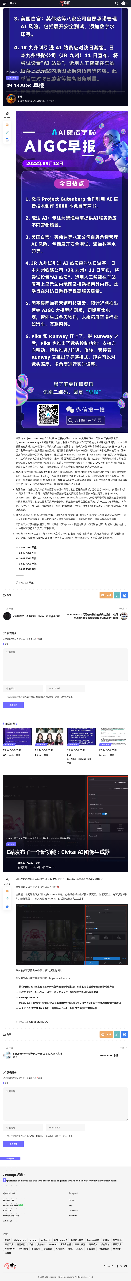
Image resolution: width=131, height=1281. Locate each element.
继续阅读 (10, 1158)
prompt (33, 1240)
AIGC (73, 759)
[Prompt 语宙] (66, 3)
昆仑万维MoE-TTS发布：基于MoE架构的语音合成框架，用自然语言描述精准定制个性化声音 (66, 986)
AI (68, 759)
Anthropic (10, 1248)
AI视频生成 (104, 1248)
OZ (4, 755)
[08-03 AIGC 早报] (17, 736)
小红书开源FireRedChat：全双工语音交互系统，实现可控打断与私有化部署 (58, 992)
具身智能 (41, 1244)
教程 (70, 1248)
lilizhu (38, 755)
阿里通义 (93, 1244)
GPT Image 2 (60, 1240)
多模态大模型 (77, 1240)
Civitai (30, 863)
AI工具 (79, 1248)
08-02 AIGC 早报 (28, 569)
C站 (38, 863)
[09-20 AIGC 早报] (113, 736)
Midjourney (20, 1240)
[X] (121, 1266)
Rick (69, 755)
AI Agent (45, 1240)
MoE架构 (23, 1248)
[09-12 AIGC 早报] (49, 736)
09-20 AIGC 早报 (108, 749)
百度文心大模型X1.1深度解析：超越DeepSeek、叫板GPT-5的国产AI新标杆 (58, 1008)
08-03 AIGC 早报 (12, 749)
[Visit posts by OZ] (11, 865)
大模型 (8, 1253)
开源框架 (48, 1248)
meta (11, 755)
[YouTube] (125, 1266)
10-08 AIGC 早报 (76, 749)
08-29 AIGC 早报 (28, 563)
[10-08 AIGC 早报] (81, 736)
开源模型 (21, 1244)
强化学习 (105, 1244)
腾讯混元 (117, 1244)
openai (53, 1244)
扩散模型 (91, 1248)
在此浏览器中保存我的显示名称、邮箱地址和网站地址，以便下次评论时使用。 (40, 696)
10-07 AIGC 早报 (28, 558)
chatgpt (81, 759)
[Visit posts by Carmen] (11, 99)
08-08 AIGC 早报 (28, 547)
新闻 (89, 759)
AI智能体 (60, 1248)
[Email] (7, 124)
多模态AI (36, 1248)
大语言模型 (65, 1244)
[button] (6, 3)
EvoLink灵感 (93, 1240)
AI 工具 (11, 844)
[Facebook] (117, 1266)
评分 (7, 644)
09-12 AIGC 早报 (44, 749)
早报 (19, 96)
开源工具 (9, 1244)
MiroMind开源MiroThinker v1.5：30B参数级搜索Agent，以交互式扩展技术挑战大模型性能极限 (70, 1002)
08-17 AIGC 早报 (28, 552)
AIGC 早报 (12, 78)
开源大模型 (80, 1244)
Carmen (103, 755)
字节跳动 (117, 1240)
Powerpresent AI (28, 997)
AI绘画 (21, 863)
